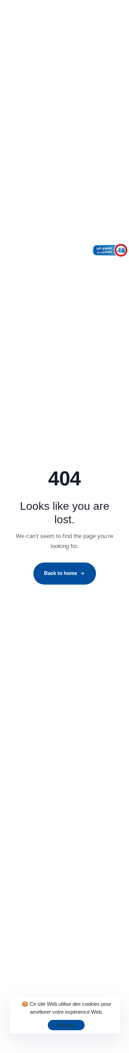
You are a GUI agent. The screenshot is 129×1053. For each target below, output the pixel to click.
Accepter (66, 1025)
